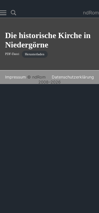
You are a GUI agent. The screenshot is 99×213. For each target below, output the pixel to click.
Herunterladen (34, 54)
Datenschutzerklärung (73, 76)
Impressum (15, 76)
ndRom (91, 13)
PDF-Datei (12, 54)
